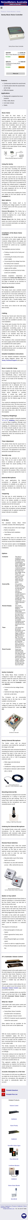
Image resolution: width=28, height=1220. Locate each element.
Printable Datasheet (12, 1090)
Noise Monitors (11, 11)
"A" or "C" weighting (8, 420)
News (25, 1206)
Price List (15, 73)
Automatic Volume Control (10, 988)
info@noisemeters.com (8, 1208)
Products (3, 11)
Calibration (20, 1206)
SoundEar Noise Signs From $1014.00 (14, 1152)
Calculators (3, 1207)
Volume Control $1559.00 (14, 1112)
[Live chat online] (23, 1215)
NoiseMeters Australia (14, 2)
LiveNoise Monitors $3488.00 (14, 1172)
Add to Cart (21, 56)
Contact (2, 1206)
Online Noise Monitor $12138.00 (14, 1192)
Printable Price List (11, 1094)
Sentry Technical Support (9, 360)
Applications (8, 1206)
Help (8, 1207)
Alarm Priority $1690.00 (14, 1132)
